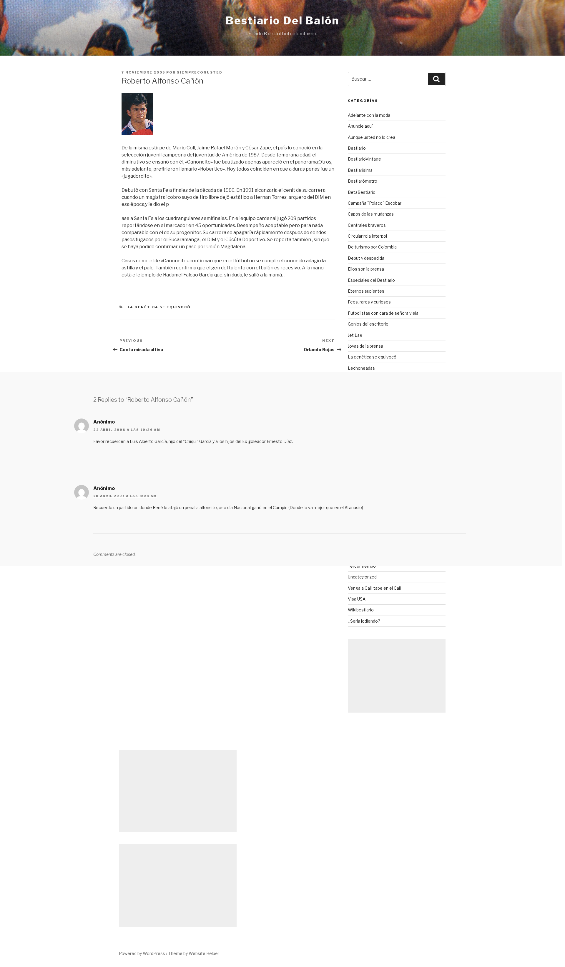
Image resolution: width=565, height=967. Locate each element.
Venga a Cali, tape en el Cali (374, 588)
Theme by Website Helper (193, 953)
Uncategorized (362, 576)
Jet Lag (355, 335)
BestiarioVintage (364, 158)
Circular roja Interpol (367, 236)
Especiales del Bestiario (371, 280)
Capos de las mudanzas (371, 213)
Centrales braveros (367, 225)
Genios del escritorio (368, 323)
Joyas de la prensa (365, 346)
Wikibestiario (361, 609)
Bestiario (357, 148)
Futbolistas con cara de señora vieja (383, 313)
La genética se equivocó (159, 307)
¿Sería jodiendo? (364, 620)
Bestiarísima (360, 170)
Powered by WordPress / (143, 953)
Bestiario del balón (282, 20)
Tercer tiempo (362, 565)
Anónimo (104, 422)
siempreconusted (199, 72)
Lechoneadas (361, 368)
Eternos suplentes (366, 291)
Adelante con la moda (369, 115)
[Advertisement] (397, 676)
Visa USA (356, 598)
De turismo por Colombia (372, 246)
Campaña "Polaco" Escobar (374, 203)
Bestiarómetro (362, 181)
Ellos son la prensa (366, 268)
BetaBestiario (361, 192)
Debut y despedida (366, 258)
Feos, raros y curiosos (369, 301)
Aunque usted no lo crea (371, 137)
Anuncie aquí (360, 126)
